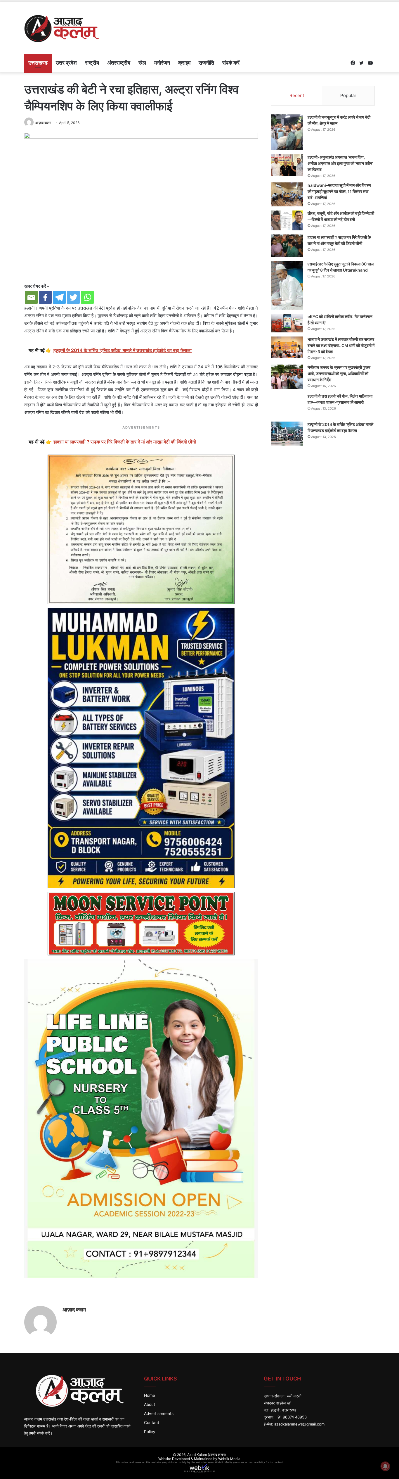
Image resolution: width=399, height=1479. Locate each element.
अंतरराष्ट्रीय (118, 63)
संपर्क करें (231, 63)
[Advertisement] (259, 21)
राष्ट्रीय (92, 63)
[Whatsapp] (87, 297)
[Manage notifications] (385, 1466)
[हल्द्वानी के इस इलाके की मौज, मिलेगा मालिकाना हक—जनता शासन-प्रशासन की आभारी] (287, 405)
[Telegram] (59, 297)
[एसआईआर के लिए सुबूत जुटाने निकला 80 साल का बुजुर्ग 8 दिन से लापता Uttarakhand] (287, 285)
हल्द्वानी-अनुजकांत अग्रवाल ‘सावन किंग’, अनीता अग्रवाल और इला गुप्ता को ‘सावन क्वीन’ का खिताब (340, 163)
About (149, 1404)
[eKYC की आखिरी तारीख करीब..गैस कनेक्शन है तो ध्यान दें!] (287, 323)
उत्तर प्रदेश (66, 63)
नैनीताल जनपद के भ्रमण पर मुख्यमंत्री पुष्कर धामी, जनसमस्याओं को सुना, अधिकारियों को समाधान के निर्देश (339, 373)
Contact (151, 1422)
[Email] (31, 297)
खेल (142, 63)
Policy (149, 1431)
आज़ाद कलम (43, 122)
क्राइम (184, 63)
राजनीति (206, 63)
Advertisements (159, 1413)
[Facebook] (45, 297)
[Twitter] (73, 297)
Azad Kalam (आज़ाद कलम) (206, 1454)
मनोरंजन (162, 63)
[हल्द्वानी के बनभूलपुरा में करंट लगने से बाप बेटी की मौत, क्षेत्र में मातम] (287, 132)
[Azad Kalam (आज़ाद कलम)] (61, 28)
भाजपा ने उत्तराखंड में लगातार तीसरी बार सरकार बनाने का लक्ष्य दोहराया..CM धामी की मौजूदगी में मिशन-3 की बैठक (341, 345)
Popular (348, 95)
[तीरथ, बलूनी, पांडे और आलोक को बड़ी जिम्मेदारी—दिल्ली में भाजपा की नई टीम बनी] (287, 220)
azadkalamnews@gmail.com (299, 1424)
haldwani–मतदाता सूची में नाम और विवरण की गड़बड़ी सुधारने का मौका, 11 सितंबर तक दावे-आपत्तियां (339, 191)
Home (149, 1395)
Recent (296, 95)
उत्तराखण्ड (38, 63)
